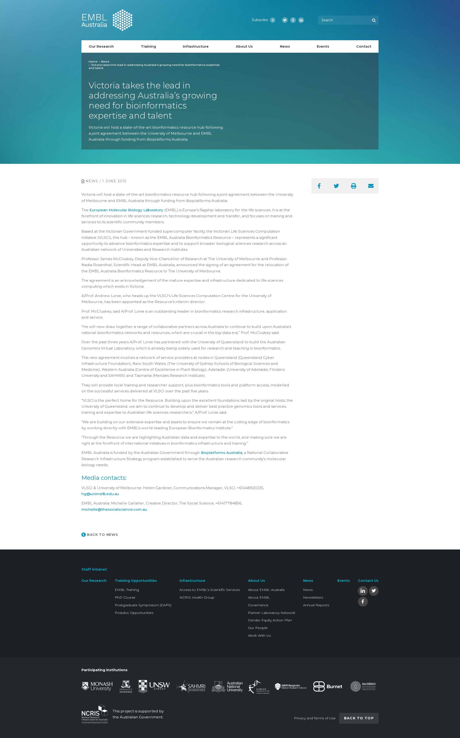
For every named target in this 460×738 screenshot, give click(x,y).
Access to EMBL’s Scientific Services (209, 590)
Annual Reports (316, 605)
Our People (258, 628)
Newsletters (313, 597)
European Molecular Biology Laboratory (126, 210)
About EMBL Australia (266, 590)
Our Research (94, 580)
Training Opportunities (136, 580)
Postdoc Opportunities (134, 613)
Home (93, 61)
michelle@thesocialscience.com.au (114, 509)
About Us (256, 580)
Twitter (373, 591)
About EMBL (259, 597)
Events (343, 580)
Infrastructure (192, 580)
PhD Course (125, 597)
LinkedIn (362, 591)
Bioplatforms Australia (221, 452)
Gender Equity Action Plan (270, 620)
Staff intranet (94, 569)
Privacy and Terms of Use (315, 718)
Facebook (362, 601)
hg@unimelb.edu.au (100, 494)
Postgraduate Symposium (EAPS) (143, 605)
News (105, 61)
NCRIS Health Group (196, 597)
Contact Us (368, 580)
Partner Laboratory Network (271, 613)
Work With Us (259, 635)
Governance (258, 605)
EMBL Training (127, 590)
